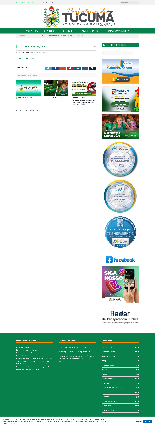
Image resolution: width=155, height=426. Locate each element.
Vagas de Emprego (108, 410)
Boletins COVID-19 (108, 347)
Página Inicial (32, 31)
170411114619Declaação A (26, 59)
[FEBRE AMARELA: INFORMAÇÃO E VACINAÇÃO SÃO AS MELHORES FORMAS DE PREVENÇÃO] (84, 88)
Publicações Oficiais (89, 31)
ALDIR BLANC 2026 (25, 98)
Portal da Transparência (118, 31)
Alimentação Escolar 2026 (50, 3)
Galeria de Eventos (108, 352)
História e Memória (108, 356)
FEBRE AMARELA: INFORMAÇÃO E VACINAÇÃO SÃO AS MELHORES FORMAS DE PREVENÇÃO (84, 101)
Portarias (106, 397)
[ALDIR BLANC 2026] (28, 88)
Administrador (24, 52)
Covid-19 (106, 374)
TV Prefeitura (106, 406)
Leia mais (87, 421)
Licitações (105, 361)
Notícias (104, 370)
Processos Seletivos (110, 401)
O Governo (67, 31)
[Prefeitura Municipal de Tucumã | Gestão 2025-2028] (77, 16)
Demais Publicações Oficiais (113, 388)
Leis (104, 392)
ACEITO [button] (148, 421)
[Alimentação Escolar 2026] (56, 88)
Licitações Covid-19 (109, 365)
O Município (49, 31)
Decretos (106, 383)
